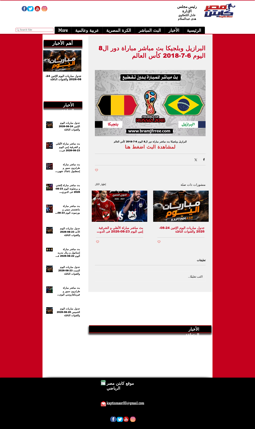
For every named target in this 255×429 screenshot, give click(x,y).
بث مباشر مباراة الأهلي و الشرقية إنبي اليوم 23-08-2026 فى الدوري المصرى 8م (119, 229)
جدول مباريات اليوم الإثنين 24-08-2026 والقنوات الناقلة (182, 229)
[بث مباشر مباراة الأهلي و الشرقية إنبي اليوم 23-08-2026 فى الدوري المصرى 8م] (119, 206)
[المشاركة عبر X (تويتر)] (195, 159)
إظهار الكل (100, 184)
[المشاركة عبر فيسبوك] (204, 159)
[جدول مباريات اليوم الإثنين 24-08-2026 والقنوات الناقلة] (181, 206)
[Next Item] (48, 61)
